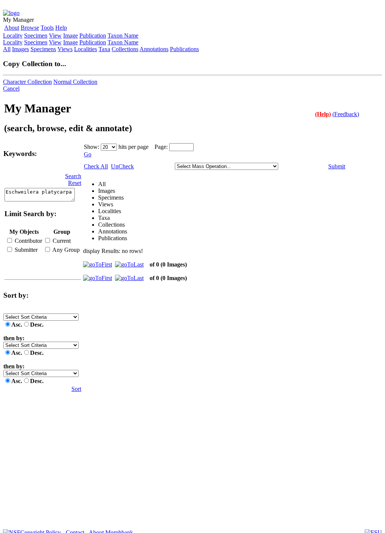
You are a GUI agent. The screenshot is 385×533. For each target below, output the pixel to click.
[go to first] (97, 264)
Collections (125, 49)
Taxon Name (123, 35)
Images (20, 49)
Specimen (35, 35)
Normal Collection (75, 82)
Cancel (11, 88)
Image (70, 35)
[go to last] (129, 264)
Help (61, 27)
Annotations (153, 49)
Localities (85, 49)
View (55, 35)
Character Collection (27, 82)
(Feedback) (345, 114)
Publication (92, 35)
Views (65, 49)
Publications (184, 49)
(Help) (323, 114)
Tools (47, 27)
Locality (13, 35)
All (7, 49)
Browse (30, 27)
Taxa (104, 49)
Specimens (43, 49)
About (11, 27)
